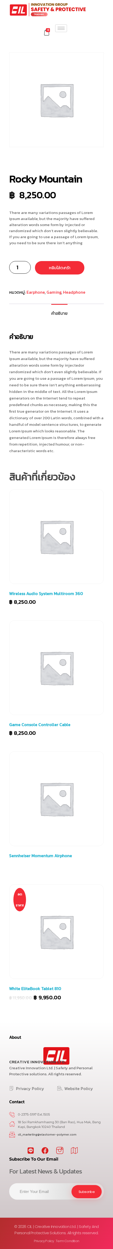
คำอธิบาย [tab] (59, 313)
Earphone (36, 292)
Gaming (54, 292)
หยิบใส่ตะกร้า (59, 267)
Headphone (74, 292)
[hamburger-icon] (61, 28)
